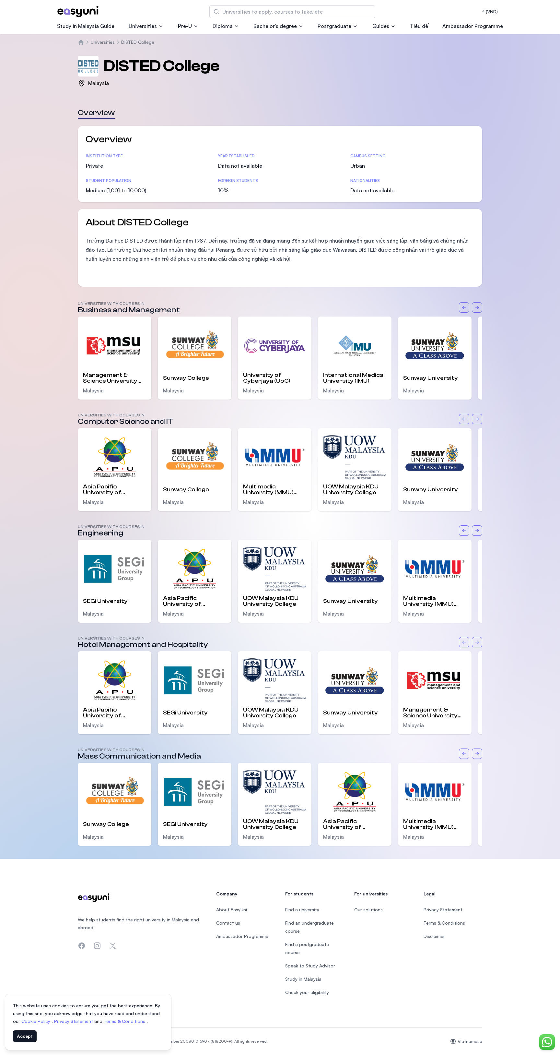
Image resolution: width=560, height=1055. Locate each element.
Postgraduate (334, 26)
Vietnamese (470, 1041)
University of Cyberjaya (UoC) (266, 378)
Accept (25, 1036)
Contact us (228, 923)
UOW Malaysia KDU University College (351, 490)
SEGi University (105, 601)
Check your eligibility (307, 992)
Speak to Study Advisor (310, 965)
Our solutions (368, 909)
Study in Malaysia (303, 979)
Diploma (223, 26)
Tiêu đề (419, 26)
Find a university (302, 909)
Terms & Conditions (125, 1021)
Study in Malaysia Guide (85, 26)
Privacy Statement (74, 1021)
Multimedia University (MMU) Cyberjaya (268, 490)
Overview (96, 112)
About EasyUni (231, 909)
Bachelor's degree (275, 26)
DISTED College (137, 42)
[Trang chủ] (81, 42)
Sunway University (430, 378)
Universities (143, 26)
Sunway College (186, 378)
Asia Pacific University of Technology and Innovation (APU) (107, 490)
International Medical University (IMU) (354, 378)
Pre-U (185, 26)
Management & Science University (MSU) (110, 378)
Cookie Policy (36, 1021)
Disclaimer (434, 936)
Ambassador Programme (472, 26)
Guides (380, 26)
